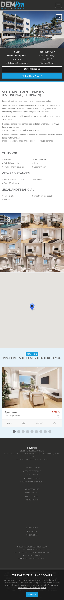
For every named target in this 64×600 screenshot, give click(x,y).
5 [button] (32, 431)
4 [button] (27, 431)
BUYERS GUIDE (32, 489)
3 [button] (23, 431)
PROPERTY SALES (32, 467)
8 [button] (45, 431)
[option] (32, 396)
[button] (35, 312)
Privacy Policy (33, 475)
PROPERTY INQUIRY (33, 76)
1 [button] (14, 431)
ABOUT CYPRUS (32, 496)
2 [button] (18, 431)
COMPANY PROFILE (32, 471)
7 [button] (40, 431)
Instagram (32, 535)
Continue (32, 594)
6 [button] (36, 431)
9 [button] (49, 431)
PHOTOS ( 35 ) (33, 69)
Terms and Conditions (32, 482)
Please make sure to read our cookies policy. (38, 586)
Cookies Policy (32, 478)
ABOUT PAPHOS (32, 500)
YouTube (32, 531)
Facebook (32, 528)
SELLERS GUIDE (32, 493)
